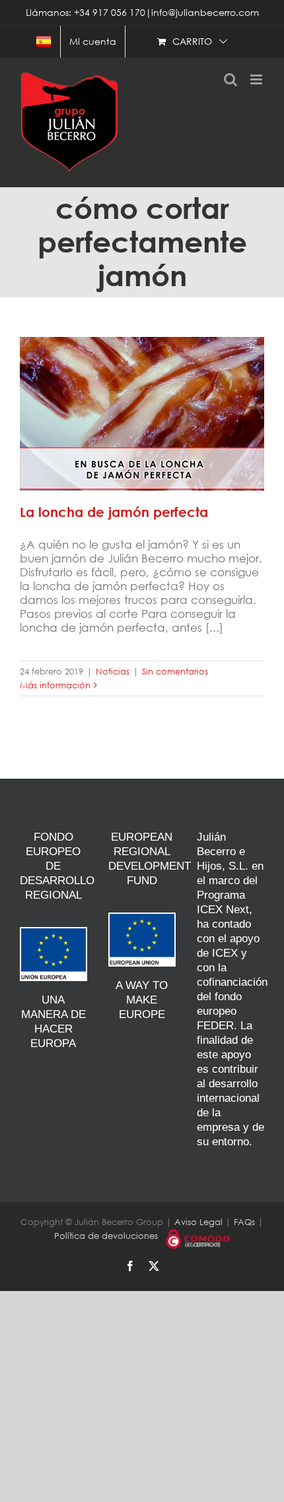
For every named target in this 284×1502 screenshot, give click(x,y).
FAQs (244, 1222)
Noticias (112, 671)
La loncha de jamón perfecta (142, 404)
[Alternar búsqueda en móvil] (230, 79)
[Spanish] (43, 41)
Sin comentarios (175, 671)
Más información (55, 685)
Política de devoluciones (106, 1236)
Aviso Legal (198, 1222)
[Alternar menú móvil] (257, 79)
